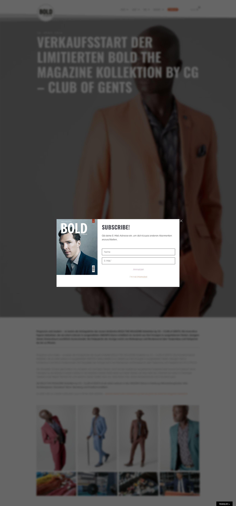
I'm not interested (138, 277)
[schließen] (181, 221)
